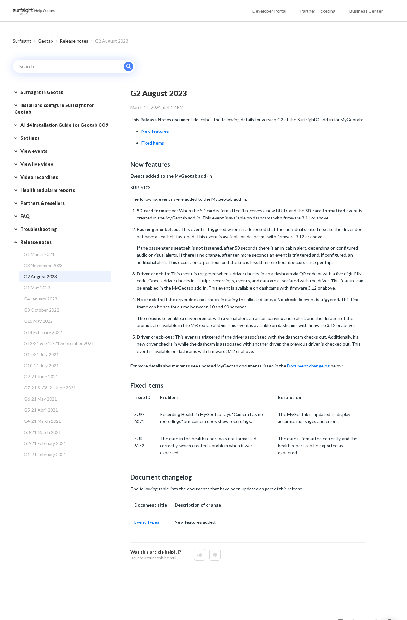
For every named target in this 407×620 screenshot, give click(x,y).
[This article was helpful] (199, 555)
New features (155, 131)
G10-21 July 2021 (41, 365)
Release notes (74, 41)
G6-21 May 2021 (40, 398)
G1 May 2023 (37, 287)
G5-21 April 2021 (41, 410)
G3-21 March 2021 (42, 432)
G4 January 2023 (40, 298)
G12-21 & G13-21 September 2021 (59, 343)
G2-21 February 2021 (45, 443)
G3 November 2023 (43, 265)
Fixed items (152, 142)
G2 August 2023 (40, 276)
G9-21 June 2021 (41, 376)
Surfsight (22, 41)
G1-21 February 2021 (45, 454)
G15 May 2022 (38, 321)
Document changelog (308, 365)
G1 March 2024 (39, 254)
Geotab (45, 41)
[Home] (34, 11)
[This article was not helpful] (215, 555)
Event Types (146, 522)
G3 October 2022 (41, 310)
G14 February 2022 (43, 332)
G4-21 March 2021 (42, 421)
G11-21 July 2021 (41, 354)
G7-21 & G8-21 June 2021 (50, 387)
